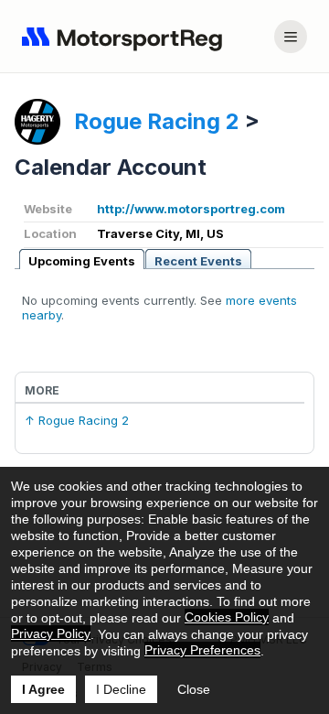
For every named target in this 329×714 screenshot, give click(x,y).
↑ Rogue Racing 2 (77, 420)
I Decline (121, 689)
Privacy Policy (50, 633)
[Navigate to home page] (126, 36)
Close (193, 689)
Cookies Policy (227, 617)
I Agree (43, 689)
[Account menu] (290, 36)
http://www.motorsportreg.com (191, 208)
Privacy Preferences (202, 650)
